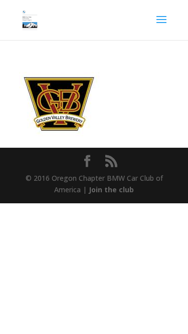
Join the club (111, 189)
